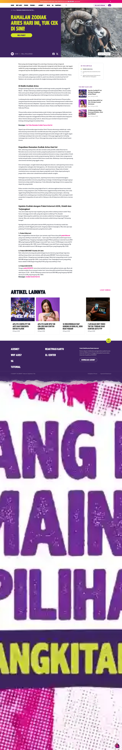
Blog (14, 10)
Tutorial (16, 366)
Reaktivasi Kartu (54, 349)
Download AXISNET (88, 360)
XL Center (50, 355)
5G (12, 361)
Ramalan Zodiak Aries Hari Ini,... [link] (26, 10)
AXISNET (15, 349)
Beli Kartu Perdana (100, 5)
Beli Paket (22, 35)
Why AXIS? (16, 355)
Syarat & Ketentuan (106, 373)
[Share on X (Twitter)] (57, 54)
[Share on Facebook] (53, 54)
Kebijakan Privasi (92, 373)
